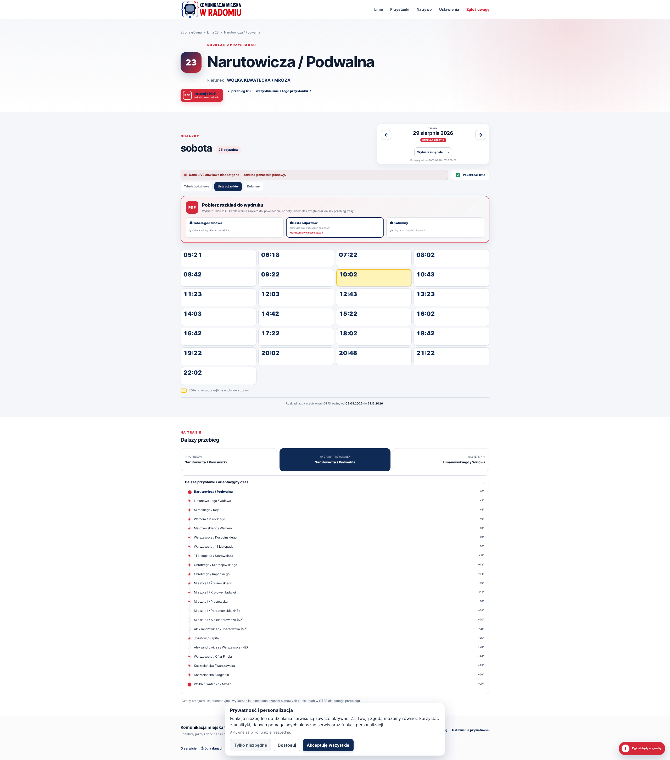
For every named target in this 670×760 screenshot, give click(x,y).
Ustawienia (449, 9)
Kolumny (253, 186)
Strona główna (191, 32)
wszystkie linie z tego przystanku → (284, 91)
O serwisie (189, 748)
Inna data (433, 152)
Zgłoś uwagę (477, 9)
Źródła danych (212, 748)
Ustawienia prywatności (470, 730)
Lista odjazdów (228, 186)
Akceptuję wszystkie (328, 745)
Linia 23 (213, 32)
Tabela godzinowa (196, 186)
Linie (378, 9)
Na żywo (424, 9)
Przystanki (399, 9)
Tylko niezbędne (250, 745)
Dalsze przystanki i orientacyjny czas (335, 482)
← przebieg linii (239, 91)
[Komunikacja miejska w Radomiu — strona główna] (211, 9)
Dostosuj (287, 745)
